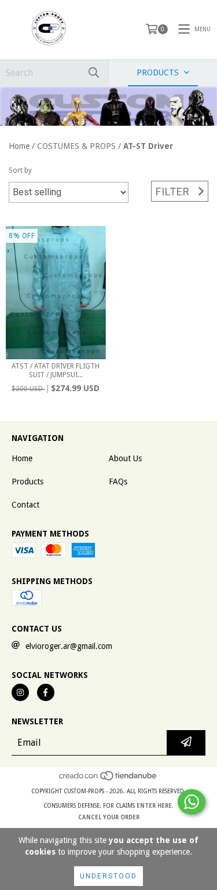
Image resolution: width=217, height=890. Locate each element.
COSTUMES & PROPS (76, 146)
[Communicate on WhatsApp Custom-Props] (191, 802)
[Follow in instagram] (20, 692)
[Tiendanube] (108, 779)
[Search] (93, 73)
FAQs (118, 481)
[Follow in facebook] (45, 692)
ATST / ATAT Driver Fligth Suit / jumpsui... (56, 370)
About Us (125, 458)
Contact (25, 504)
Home (19, 146)
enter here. (155, 806)
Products (27, 481)
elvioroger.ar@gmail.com (68, 646)
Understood (108, 876)
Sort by (20, 170)
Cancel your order (108, 817)
